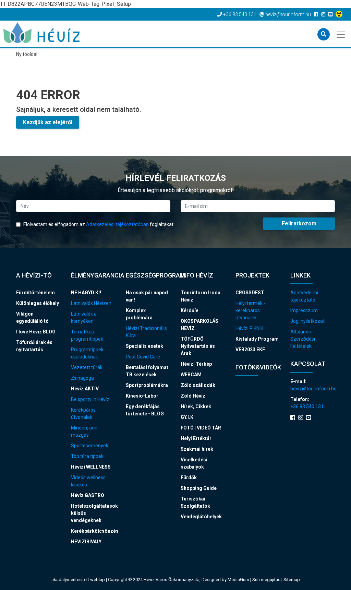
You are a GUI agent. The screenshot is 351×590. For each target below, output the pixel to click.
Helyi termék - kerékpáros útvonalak (250, 310)
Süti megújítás (266, 579)
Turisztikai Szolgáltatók (195, 502)
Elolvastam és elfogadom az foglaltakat (97, 224)
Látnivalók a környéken (84, 317)
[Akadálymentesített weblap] (340, 14)
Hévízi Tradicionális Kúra (146, 332)
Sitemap (291, 579)
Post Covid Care (143, 356)
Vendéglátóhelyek (201, 516)
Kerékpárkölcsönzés (93, 531)
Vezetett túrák (86, 367)
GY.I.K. (188, 417)
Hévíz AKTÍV (85, 388)
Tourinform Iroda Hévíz (200, 296)
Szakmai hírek (197, 449)
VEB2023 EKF (250, 349)
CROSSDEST (249, 292)
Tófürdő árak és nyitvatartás (34, 346)
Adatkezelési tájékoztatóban (117, 224)
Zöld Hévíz (193, 396)
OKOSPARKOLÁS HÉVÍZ (199, 324)
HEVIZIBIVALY (86, 541)
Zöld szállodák (198, 385)
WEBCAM (191, 374)
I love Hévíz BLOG (36, 331)
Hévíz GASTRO (87, 495)
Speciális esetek (144, 346)
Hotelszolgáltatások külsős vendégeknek (93, 513)
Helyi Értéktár (196, 438)
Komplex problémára (139, 314)
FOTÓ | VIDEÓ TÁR (201, 427)
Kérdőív (189, 310)
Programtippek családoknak (87, 353)
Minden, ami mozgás (84, 431)
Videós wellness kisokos (88, 481)
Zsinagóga (82, 378)
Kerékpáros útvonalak (83, 413)
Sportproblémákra (147, 385)
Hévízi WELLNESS (91, 467)
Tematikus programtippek (87, 335)
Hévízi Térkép (196, 364)
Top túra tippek (87, 456)
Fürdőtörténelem (35, 292)
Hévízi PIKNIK (249, 328)
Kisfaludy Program (257, 339)
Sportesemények (89, 445)
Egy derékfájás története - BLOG (145, 410)
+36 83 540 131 (307, 406)
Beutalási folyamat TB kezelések (147, 371)
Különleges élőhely (37, 303)
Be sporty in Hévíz (90, 399)
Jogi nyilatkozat (307, 321)
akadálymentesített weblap (78, 579)
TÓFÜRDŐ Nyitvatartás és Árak (198, 346)
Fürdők (189, 477)
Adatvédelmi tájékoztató (304, 296)
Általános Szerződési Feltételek (302, 339)
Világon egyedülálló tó (32, 317)
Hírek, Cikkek (196, 406)
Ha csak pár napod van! (147, 296)
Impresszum (304, 310)
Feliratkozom (299, 223)
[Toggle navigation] (341, 34)
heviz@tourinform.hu (312, 388)
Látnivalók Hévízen (91, 303)
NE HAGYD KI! (86, 292)
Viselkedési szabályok (194, 463)
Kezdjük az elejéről (47, 122)
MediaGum (238, 579)
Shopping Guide (199, 488)
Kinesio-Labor (142, 396)
